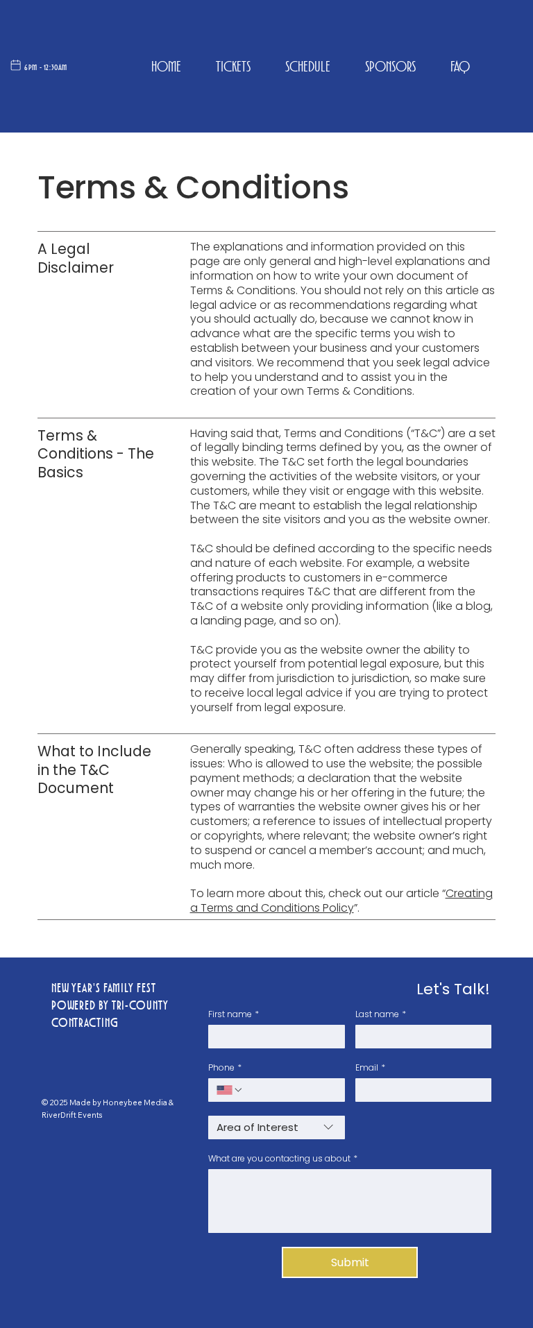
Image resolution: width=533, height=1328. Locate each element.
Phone (225, 1067)
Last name (380, 1014)
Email (370, 1067)
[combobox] (276, 1127)
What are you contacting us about (282, 1158)
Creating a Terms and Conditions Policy (341, 900)
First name (233, 1014)
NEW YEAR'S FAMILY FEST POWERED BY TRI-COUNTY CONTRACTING (110, 1005)
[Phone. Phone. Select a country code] (230, 1090)
